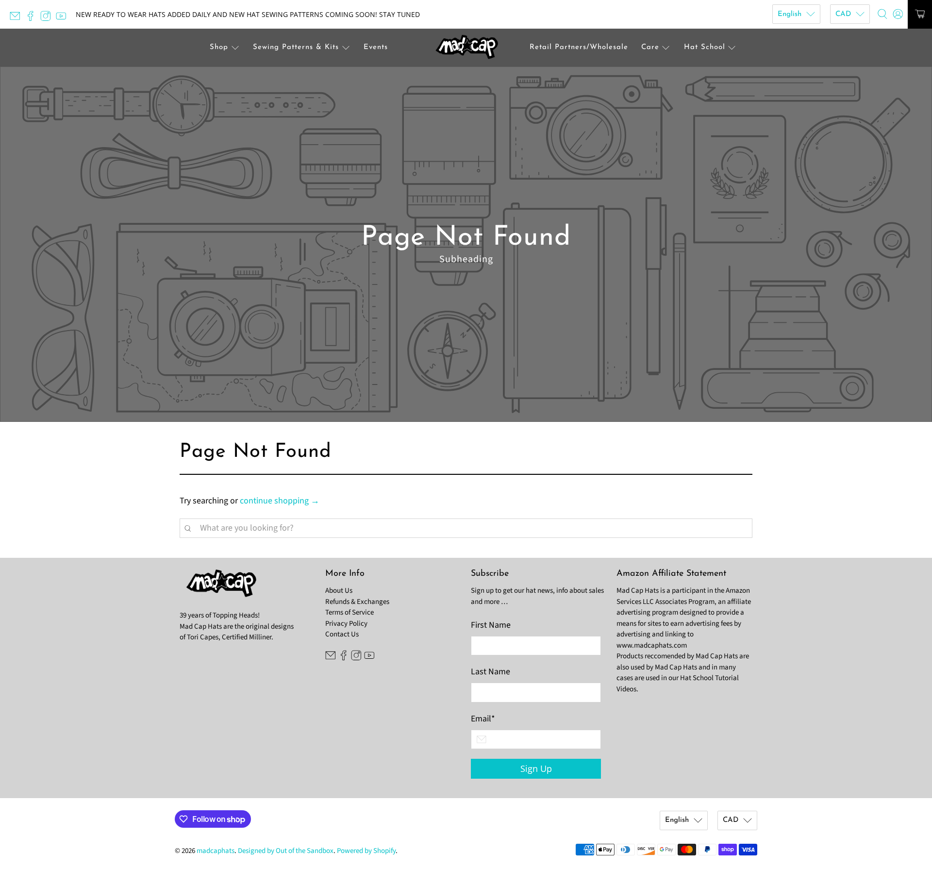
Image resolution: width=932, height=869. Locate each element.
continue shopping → (279, 501)
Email (483, 719)
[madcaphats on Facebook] (33, 18)
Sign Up (536, 768)
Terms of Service (349, 612)
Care (650, 47)
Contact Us (342, 634)
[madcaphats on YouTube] (63, 18)
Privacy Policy (346, 623)
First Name (491, 625)
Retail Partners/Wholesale (579, 47)
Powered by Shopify (366, 851)
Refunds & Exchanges (357, 602)
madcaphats (215, 851)
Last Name (490, 672)
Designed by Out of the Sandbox (285, 851)
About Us (338, 590)
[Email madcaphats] (17, 18)
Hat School (704, 47)
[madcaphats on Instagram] (48, 18)
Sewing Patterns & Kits (296, 47)
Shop (219, 47)
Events (376, 47)
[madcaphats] (466, 48)
